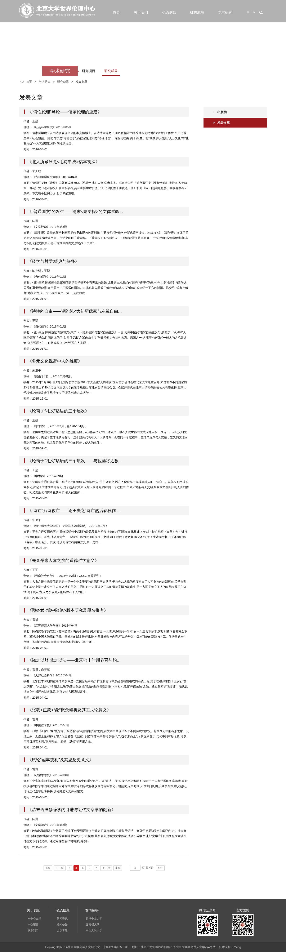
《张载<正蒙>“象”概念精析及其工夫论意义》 (69, 710)
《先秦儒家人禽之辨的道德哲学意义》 (63, 560)
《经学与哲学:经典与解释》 (53, 261)
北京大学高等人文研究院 (101, 924)
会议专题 (62, 930)
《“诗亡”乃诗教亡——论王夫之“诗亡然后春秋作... (74, 510)
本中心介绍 (34, 918)
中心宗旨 (33, 924)
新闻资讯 (62, 918)
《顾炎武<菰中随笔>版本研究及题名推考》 (68, 610)
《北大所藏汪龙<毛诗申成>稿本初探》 (64, 161)
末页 (118, 867)
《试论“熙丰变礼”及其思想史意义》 (60, 759)
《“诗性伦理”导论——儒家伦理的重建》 (65, 112)
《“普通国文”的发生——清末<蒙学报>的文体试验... (75, 211)
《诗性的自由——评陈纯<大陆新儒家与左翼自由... (75, 311)
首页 (116, 12)
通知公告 (62, 924)
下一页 (106, 867)
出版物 (222, 112)
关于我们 (141, 12)
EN (253, 12)
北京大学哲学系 (95, 930)
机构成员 (197, 12)
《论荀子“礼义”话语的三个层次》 (58, 411)
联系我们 (33, 930)
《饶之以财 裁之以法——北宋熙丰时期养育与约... (74, 660)
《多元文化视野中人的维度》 (55, 361)
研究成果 (111, 71)
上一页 (59, 867)
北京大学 (91, 918)
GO (160, 867)
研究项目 (88, 71)
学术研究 (225, 12)
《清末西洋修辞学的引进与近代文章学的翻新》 (72, 809)
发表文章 (81, 81)
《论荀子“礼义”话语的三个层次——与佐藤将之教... (75, 460)
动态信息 (169, 12)
